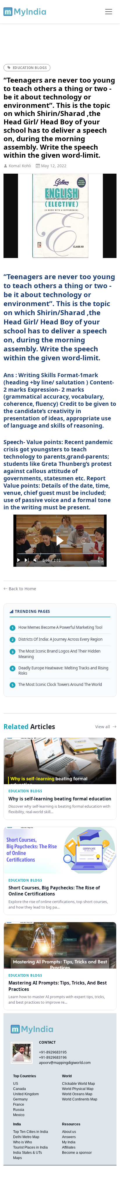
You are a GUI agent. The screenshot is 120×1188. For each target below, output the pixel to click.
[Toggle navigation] (109, 11)
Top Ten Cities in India (30, 1132)
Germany (20, 1099)
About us (69, 1132)
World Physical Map (77, 1089)
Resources (71, 1124)
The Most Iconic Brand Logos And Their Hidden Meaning (56, 654)
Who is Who (22, 1142)
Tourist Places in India (30, 1147)
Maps (17, 1158)
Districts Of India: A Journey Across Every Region (57, 639)
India (17, 1124)
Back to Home (22, 588)
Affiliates (68, 1147)
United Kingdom (26, 1094)
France (18, 1104)
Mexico (18, 1115)
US (15, 1084)
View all (103, 726)
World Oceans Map (77, 1094)
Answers (69, 1137)
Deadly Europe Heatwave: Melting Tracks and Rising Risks (60, 670)
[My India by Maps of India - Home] (25, 11)
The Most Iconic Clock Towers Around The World (57, 684)
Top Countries (24, 1076)
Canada (19, 1089)
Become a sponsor (77, 1153)
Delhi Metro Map (26, 1137)
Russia (18, 1110)
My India (68, 1142)
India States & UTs (27, 1153)
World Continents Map (79, 1099)
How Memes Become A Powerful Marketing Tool (57, 627)
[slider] (60, 553)
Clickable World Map (78, 1084)
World (67, 1076)
